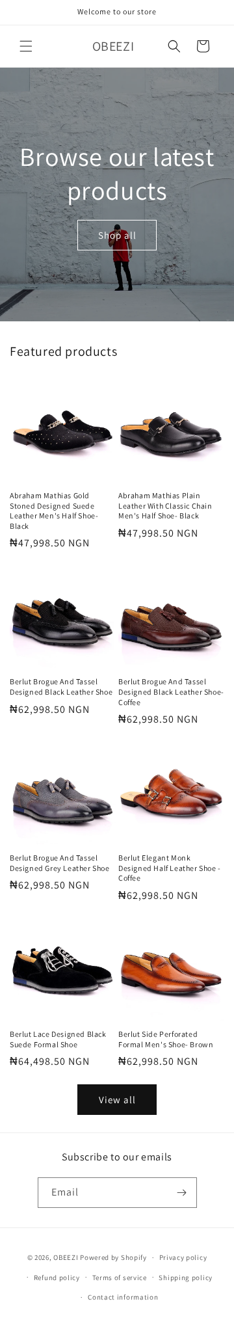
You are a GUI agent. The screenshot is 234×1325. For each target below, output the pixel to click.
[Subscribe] (182, 1192)
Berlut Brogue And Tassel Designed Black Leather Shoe (61, 686)
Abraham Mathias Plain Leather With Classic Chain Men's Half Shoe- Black (165, 505)
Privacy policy (183, 1257)
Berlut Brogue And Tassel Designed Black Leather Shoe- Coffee (171, 691)
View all (117, 1099)
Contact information (123, 1297)
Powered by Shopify (113, 1257)
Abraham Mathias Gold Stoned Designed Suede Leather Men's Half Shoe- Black (54, 510)
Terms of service (119, 1277)
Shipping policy (186, 1277)
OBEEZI (65, 1257)
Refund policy (57, 1277)
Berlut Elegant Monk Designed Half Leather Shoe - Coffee (169, 868)
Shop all (117, 234)
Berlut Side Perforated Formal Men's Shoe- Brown (165, 1039)
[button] (26, 46)
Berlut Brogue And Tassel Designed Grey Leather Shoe (60, 863)
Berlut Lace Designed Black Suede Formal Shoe (58, 1039)
